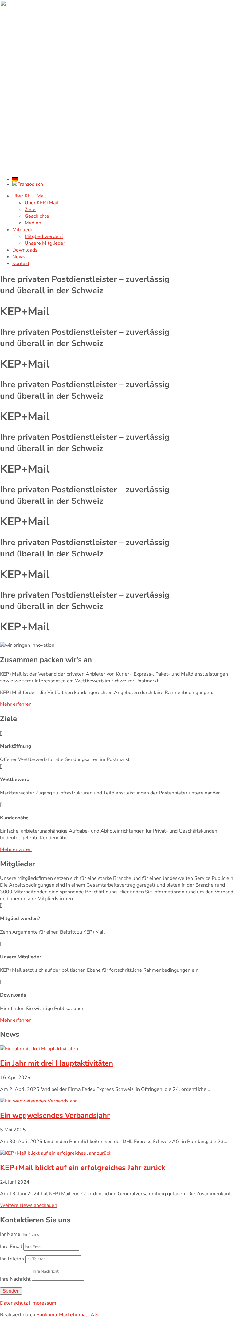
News (18, 256)
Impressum (43, 1303)
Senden (11, 1291)
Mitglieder (23, 229)
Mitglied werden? (44, 236)
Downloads (24, 250)
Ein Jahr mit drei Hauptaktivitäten (56, 1063)
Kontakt (21, 263)
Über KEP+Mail (29, 196)
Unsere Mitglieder (45, 243)
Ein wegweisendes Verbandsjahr (55, 1115)
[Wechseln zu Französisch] (124, 184)
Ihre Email (11, 1246)
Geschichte (37, 216)
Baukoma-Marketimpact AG (67, 1314)
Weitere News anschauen (28, 1205)
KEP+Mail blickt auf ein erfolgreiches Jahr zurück (82, 1168)
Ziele (30, 209)
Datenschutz (14, 1303)
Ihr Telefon (12, 1258)
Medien (33, 223)
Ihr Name (10, 1234)
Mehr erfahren (16, 704)
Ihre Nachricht (15, 1279)
